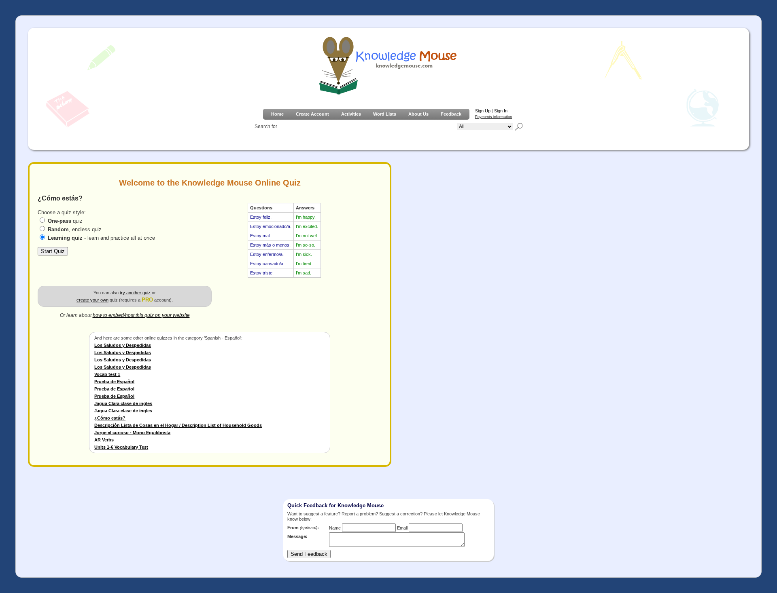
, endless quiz (75, 229)
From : (303, 527)
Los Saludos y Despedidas (122, 345)
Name (335, 527)
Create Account (312, 114)
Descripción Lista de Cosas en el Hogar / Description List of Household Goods (178, 425)
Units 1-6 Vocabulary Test (121, 447)
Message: (297, 536)
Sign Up (482, 110)
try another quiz (135, 292)
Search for (266, 126)
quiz (65, 221)
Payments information (493, 117)
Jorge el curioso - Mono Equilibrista (132, 432)
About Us (418, 114)
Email (402, 527)
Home (277, 114)
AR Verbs (104, 439)
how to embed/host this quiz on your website (141, 315)
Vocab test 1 (107, 374)
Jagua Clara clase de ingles (123, 403)
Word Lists (384, 114)
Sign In (500, 110)
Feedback (451, 114)
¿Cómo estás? (109, 418)
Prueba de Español (114, 381)
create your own (92, 300)
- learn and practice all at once (101, 238)
